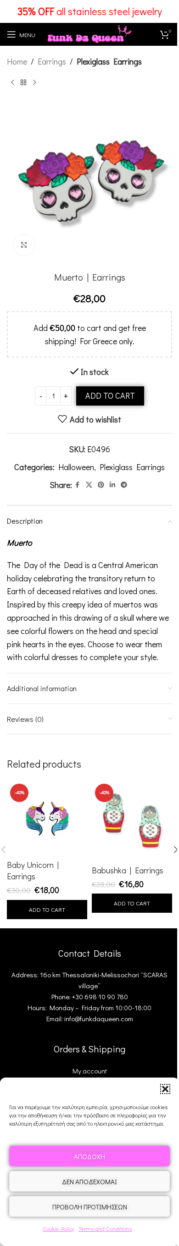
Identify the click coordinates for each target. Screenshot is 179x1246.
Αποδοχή (89, 1156)
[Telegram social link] (124, 485)
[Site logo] (89, 32)
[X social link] (89, 485)
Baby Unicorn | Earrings (33, 870)
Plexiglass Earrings (109, 61)
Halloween (76, 466)
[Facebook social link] (77, 485)
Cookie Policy (58, 1228)
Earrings (52, 61)
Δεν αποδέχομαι (89, 1181)
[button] (165, 1089)
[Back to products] (23, 82)
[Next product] (34, 82)
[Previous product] (12, 82)
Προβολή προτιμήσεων (89, 1206)
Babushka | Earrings (127, 870)
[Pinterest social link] (101, 485)
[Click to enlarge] (24, 245)
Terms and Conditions (105, 1228)
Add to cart (110, 395)
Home (17, 61)
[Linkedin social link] (112, 485)
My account (90, 1070)
